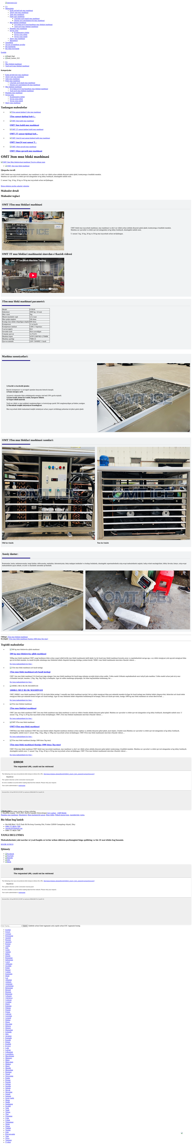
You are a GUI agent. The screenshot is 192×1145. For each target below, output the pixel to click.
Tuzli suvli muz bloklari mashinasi (26, 26)
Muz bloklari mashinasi (18, 22)
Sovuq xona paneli (20, 37)
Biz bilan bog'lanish (12, 49)
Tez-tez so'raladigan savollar (15, 45)
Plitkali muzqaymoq (62, 815)
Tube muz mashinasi (17, 14)
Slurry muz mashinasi (17, 39)
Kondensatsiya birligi (21, 33)
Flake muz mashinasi (17, 16)
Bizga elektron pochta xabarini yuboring (15, 186)
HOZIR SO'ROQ (7, 844)
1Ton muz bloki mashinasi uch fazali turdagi (30, 672)
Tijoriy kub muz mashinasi (19, 12)
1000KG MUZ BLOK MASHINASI (26, 690)
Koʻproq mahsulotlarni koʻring (21, 664)
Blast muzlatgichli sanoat (36, 815)
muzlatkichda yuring (77, 815)
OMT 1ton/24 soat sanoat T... (23, 142)
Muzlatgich (14, 41)
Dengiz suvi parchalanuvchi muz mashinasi (29, 20)
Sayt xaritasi (51, 813)
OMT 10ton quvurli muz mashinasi (26, 151)
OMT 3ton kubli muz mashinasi (24, 125)
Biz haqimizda (10, 47)
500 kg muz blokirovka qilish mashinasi (28, 654)
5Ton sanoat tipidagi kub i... (23, 116)
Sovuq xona (14, 30)
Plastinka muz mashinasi (18, 28)
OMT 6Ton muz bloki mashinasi (24, 726)
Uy (6, 6)
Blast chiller (50, 815)
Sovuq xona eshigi (20, 35)
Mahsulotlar (9, 8)
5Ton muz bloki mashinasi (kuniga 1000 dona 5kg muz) (28, 639)
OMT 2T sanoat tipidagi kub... (24, 134)
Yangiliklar (9, 43)
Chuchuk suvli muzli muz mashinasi (27, 18)
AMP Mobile (61, 813)
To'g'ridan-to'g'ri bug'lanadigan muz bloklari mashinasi (33, 24)
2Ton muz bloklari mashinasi (17, 637)
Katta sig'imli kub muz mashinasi (21, 10)
